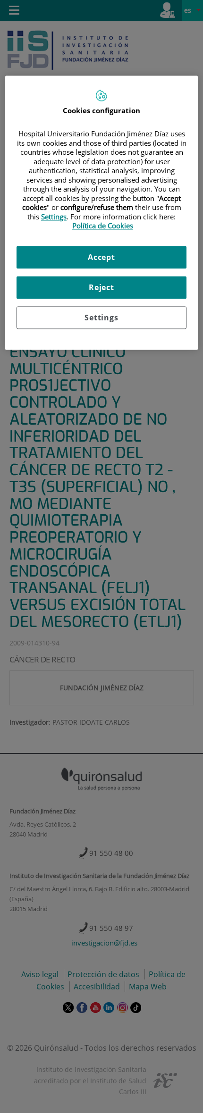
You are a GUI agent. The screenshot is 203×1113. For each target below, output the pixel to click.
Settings (101, 317)
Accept (101, 257)
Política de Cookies (102, 226)
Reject (101, 287)
